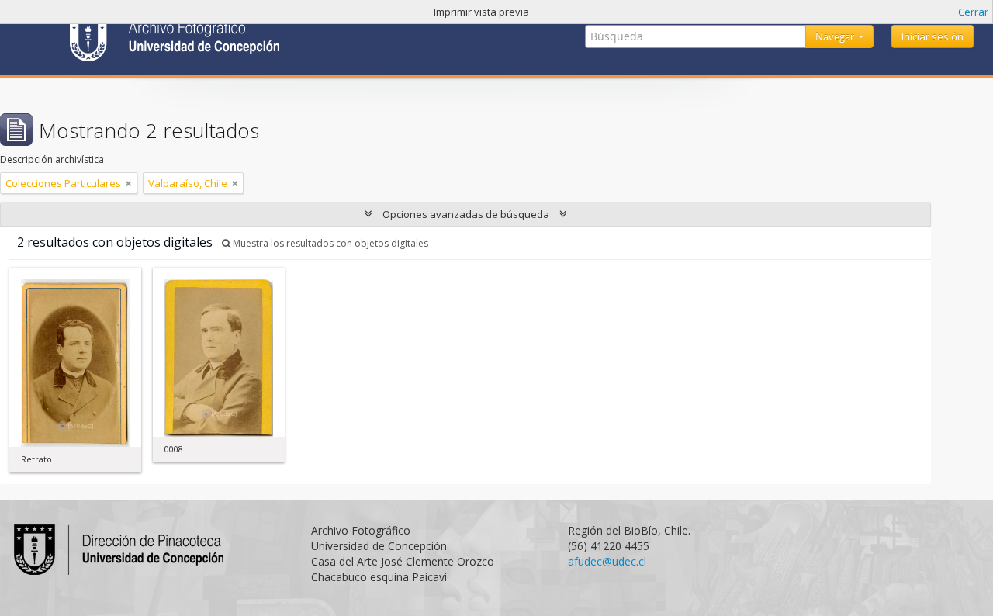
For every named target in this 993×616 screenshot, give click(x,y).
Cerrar (973, 12)
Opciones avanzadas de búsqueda (466, 214)
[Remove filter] (129, 183)
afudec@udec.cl (607, 561)
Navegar (835, 36)
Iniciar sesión (932, 36)
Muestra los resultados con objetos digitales (329, 243)
